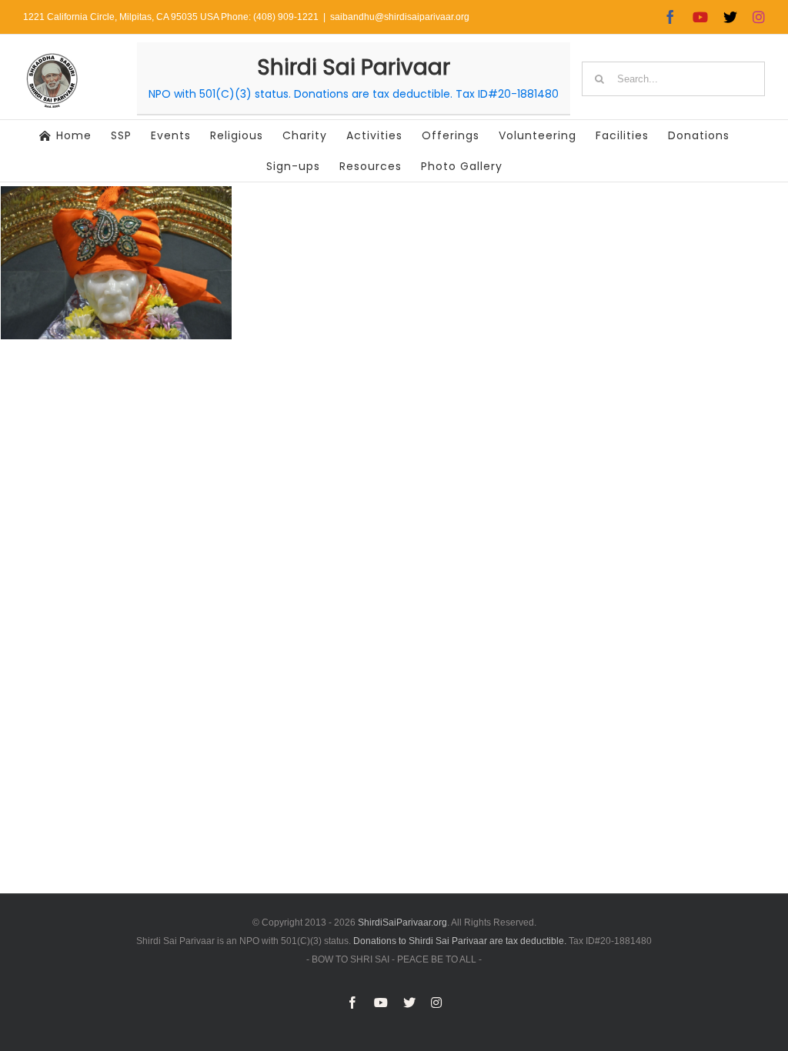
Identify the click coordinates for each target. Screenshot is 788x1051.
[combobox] (673, 79)
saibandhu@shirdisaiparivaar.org (399, 17)
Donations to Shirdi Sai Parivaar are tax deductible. (459, 941)
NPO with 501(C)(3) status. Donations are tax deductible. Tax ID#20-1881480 (354, 94)
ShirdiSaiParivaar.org (402, 922)
